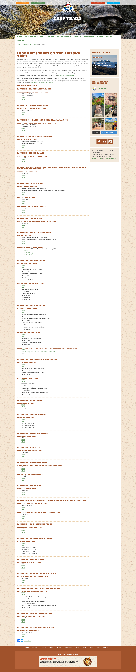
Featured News (97, 57)
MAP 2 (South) (28, 255)
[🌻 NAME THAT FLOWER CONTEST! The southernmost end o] (98, 99)
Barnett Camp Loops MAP (29, 352)
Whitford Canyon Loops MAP (48, 352)
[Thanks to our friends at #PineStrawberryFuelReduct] (98, 111)
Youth (85, 647)
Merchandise (106, 57)
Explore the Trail (34, 37)
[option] (104, 65)
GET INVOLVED (64, 37)
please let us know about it (66, 75)
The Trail (35, 647)
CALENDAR (98, 3)
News (91, 647)
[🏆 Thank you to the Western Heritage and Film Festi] (111, 99)
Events (77, 37)
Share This (27, 641)
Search (20, 41)
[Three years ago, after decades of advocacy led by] (111, 124)
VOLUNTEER (38, 3)
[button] (93, 66)
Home (19, 37)
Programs (89, 37)
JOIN (113, 3)
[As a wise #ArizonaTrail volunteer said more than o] (98, 124)
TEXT (23, 97)
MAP (23, 100)
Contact (105, 647)
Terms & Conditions (109, 158)
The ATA (50, 37)
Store (100, 37)
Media (109, 37)
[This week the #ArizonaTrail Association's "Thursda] (111, 111)
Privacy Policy (97, 158)
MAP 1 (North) (28, 253)
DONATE (23, 3)
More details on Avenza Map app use (41, 83)
